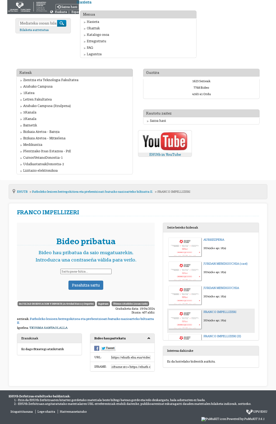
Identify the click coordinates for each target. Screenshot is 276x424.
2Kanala (29, 119)
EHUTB (22, 192)
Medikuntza (32, 145)
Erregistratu (96, 41)
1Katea (28, 93)
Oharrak (93, 28)
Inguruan (103, 303)
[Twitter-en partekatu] (108, 348)
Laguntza (94, 54)
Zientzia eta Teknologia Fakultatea (50, 80)
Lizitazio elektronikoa (40, 171)
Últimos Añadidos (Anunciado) (130, 303)
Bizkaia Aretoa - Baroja (41, 132)
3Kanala (29, 112)
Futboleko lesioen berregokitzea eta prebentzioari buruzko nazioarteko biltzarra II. (93, 192)
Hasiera (93, 22)
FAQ (90, 48)
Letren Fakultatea (37, 99)
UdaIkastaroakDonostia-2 (43, 164)
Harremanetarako (73, 411)
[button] (122, 338)
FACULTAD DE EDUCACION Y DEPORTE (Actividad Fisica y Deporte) (56, 303)
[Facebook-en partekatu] (96, 348)
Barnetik (30, 125)
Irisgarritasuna (22, 411)
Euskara (61, 12)
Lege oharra (46, 411)
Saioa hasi (68, 7)
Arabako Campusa (38, 86)
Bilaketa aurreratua (34, 30)
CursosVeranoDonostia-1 (43, 158)
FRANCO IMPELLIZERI (173, 192)
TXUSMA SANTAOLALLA (48, 328)
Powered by (246, 419)
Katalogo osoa (98, 35)
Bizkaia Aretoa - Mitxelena (44, 138)
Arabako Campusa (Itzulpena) (47, 106)
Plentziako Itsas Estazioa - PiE (47, 151)
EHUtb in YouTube (165, 155)
